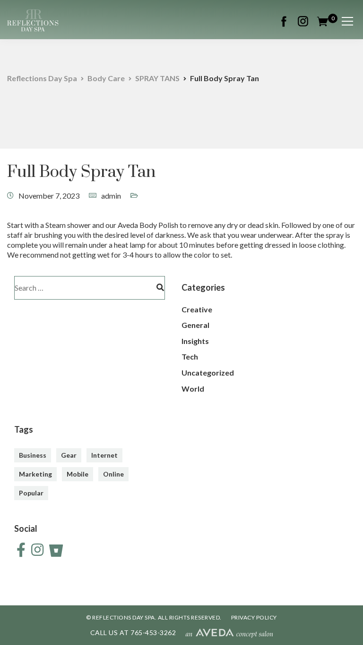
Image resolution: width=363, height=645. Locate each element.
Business (32, 455)
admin (111, 195)
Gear (69, 455)
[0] (322, 20)
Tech (190, 356)
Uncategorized (208, 372)
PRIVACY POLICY (254, 617)
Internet (104, 455)
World (193, 388)
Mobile (77, 474)
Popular (31, 493)
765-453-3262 (153, 632)
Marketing (35, 474)
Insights (195, 340)
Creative (197, 309)
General (195, 324)
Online (113, 474)
